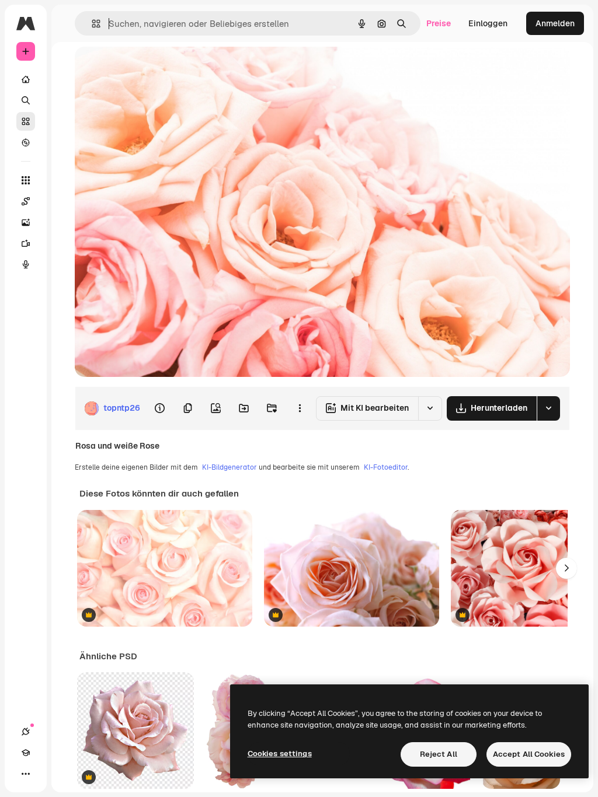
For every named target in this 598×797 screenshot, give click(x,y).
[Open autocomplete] (91, 23)
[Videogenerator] (25, 243)
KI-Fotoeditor (386, 467)
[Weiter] (566, 568)
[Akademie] (25, 752)
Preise (438, 23)
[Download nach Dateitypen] (548, 408)
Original (149, 68)
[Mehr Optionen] (299, 408)
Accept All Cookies (529, 754)
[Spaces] (25, 201)
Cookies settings (280, 753)
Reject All (438, 754)
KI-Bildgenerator (229, 467)
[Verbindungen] (25, 731)
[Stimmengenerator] (25, 264)
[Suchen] (25, 100)
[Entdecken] (25, 142)
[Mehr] (25, 773)
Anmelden (555, 23)
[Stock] (25, 121)
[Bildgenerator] (25, 222)
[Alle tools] (25, 180)
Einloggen (487, 23)
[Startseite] (25, 79)
